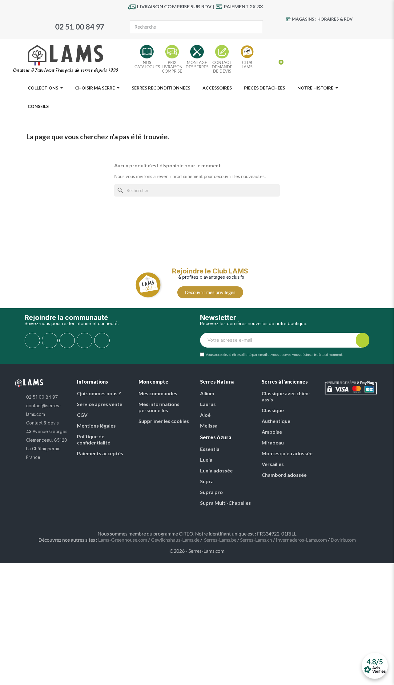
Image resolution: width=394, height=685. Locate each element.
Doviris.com (343, 540)
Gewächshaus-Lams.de (175, 540)
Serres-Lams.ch (256, 540)
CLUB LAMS (247, 64)
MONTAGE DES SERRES (197, 64)
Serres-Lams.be (220, 540)
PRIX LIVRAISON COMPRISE (172, 67)
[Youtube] (312, 29)
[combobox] (186, 27)
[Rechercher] (256, 27)
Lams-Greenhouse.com (122, 540)
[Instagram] (337, 29)
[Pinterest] (325, 29)
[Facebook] (299, 29)
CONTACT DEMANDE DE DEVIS (222, 67)
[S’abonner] (362, 340)
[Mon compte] (269, 60)
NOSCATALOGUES (147, 64)
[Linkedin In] (102, 340)
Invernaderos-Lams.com (301, 540)
